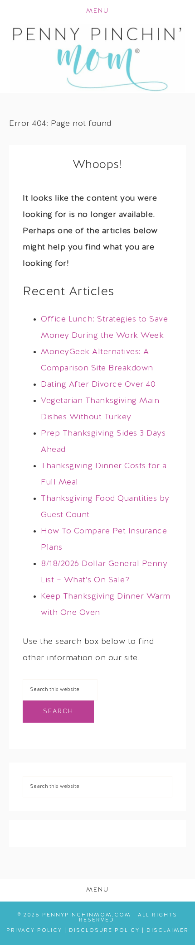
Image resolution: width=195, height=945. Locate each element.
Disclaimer (167, 930)
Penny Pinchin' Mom (97, 58)
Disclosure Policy (104, 930)
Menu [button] (97, 11)
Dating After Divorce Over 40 (98, 384)
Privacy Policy (34, 930)
